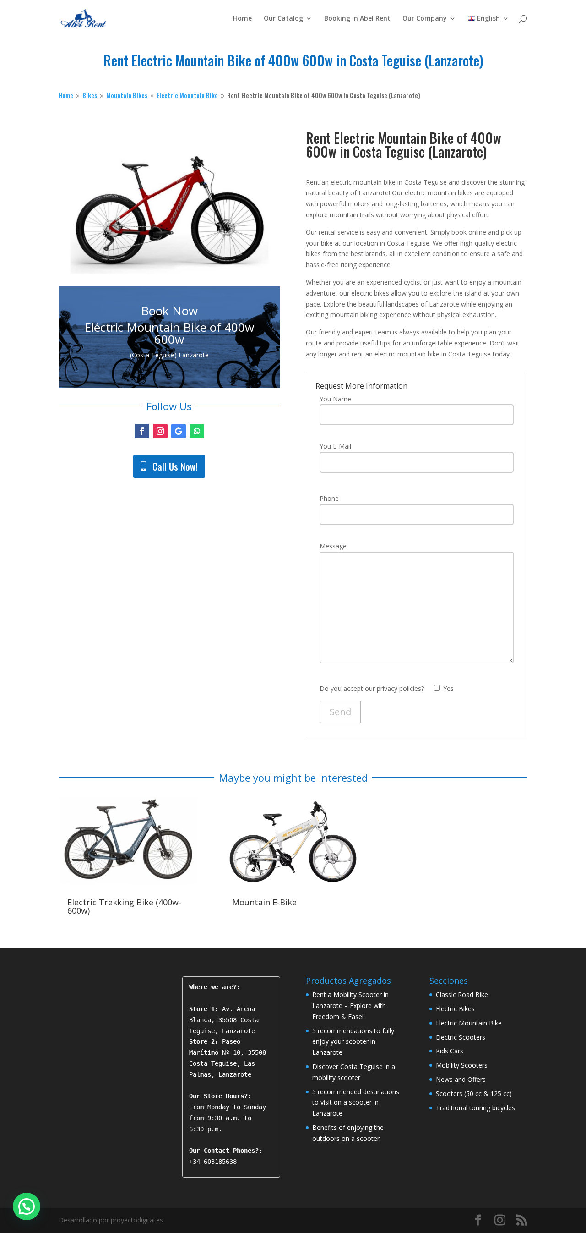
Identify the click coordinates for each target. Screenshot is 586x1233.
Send (340, 712)
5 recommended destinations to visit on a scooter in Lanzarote (355, 1102)
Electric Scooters (460, 1037)
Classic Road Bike (462, 994)
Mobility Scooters (462, 1065)
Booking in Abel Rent (357, 18)
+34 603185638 (213, 1161)
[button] (26, 1206)
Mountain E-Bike (264, 902)
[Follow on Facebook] (142, 431)
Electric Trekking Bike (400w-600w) (124, 906)
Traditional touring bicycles (475, 1107)
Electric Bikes (455, 1008)
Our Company (424, 18)
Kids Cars (449, 1051)
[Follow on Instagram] (160, 431)
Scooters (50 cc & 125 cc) (474, 1093)
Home (242, 18)
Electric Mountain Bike (469, 1023)
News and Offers (461, 1079)
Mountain (126, 95)
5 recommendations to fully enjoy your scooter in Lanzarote (353, 1041)
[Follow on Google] (178, 431)
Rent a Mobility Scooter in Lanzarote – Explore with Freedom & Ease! (350, 1005)
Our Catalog (283, 18)
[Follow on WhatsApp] (197, 431)
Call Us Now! (175, 466)
